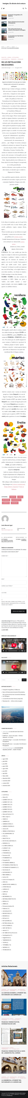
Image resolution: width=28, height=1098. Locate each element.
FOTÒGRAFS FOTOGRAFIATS (9, 867)
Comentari (4, 555)
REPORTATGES (6, 913)
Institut (4, 877)
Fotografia (5, 860)
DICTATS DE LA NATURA (8, 840)
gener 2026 (5, 766)
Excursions (5, 855)
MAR (4, 894)
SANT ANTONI (6, 928)
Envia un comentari (19, 611)
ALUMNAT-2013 (6, 807)
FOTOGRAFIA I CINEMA (8, 862)
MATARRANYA (6, 896)
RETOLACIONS (15, 57)
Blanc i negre (6, 816)
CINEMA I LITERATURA (8, 831)
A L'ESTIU (5, 794)
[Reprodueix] (3, 651)
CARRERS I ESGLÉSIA (8, 826)
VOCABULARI (20, 59)
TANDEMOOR (13, 59)
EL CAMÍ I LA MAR (7, 845)
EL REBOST (5, 848)
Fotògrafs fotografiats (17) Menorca (15, 15)
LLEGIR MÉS (4, 630)
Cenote (16, 1094)
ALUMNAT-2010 (6, 799)
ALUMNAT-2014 (6, 809)
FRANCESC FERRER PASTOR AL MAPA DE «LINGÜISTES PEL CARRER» (13, 1052)
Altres (4, 797)
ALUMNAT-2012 (6, 804)
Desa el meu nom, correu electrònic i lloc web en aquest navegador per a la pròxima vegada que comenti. (13, 603)
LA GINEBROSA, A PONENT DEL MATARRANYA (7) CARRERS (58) (11, 1081)
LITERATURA (6, 886)
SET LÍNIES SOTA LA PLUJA (9, 932)
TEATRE (5, 942)
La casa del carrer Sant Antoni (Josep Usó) (15, 36)
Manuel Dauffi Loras (7, 744)
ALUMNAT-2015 (6, 811)
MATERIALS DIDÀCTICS (8, 899)
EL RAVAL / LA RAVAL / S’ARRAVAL (21, 539)
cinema (4, 828)
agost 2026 (5, 759)
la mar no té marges (7, 879)
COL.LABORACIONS (7, 833)
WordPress (9, 1095)
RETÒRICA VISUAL (7, 923)
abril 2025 (5, 773)
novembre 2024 (6, 780)
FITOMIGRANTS (6, 857)
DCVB (4, 836)
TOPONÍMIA (5, 945)
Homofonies (5, 869)
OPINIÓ (4, 903)
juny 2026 (5, 763)
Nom (2, 579)
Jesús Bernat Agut (6, 67)
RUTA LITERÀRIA (7, 925)
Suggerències (6, 937)
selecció (4, 930)
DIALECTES (3, 57)
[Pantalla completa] (24, 651)
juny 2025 (5, 771)
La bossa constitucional (18, 484)
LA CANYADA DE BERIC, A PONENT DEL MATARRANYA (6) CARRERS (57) (13, 994)
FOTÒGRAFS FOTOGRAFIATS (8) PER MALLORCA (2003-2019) (7, 539)
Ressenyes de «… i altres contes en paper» (12, 701)
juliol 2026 (5, 761)
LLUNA (4, 891)
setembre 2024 (6, 785)
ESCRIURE (5, 850)
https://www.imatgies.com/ (7, 529)
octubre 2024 (6, 783)
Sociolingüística (5, 59)
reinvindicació (6, 911)
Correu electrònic (7, 585)
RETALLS (5, 918)
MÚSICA (4, 901)
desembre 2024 (6, 778)
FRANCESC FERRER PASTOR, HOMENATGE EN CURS (10, 1023)
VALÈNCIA (5, 947)
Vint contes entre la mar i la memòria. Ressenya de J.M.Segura (16, 29)
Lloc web (3, 592)
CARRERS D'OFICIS (7, 824)
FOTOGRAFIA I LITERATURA (9, 865)
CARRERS (5, 821)
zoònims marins (18, 237)
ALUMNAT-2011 (6, 802)
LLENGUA (9, 57)
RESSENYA (5, 916)
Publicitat (5, 908)
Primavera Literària (7, 906)
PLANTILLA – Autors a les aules (10, 735)
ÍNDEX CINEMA (6, 874)
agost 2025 (5, 768)
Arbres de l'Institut (7, 814)
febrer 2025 (5, 776)
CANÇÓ (4, 819)
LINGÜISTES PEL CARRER (8, 884)
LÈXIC (4, 882)
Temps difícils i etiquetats (11, 487)
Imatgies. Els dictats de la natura (14, 3)
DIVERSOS (5, 843)
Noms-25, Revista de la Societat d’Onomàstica (16, 22)
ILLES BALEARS (6, 872)
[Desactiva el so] (22, 651)
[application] (14, 645)
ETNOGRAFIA (6, 853)
